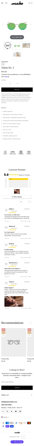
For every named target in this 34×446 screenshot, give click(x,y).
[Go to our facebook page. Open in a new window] (3, 411)
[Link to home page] (17, 432)
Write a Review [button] (18, 197)
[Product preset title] (13, 342)
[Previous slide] (3, 24)
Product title (5, 359)
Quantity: (3, 80)
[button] (3, 64)
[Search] (6, 3)
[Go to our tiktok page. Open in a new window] (11, 411)
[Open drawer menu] (2, 3)
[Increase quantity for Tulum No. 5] (17, 83)
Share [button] (7, 221)
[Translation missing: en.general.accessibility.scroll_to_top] (23, 436)
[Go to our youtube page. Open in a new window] (15, 411)
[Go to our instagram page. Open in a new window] (7, 411)
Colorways (4, 61)
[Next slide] (31, 24)
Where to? (5, 395)
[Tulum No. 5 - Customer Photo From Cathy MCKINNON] (17, 191)
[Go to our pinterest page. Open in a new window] (20, 411)
